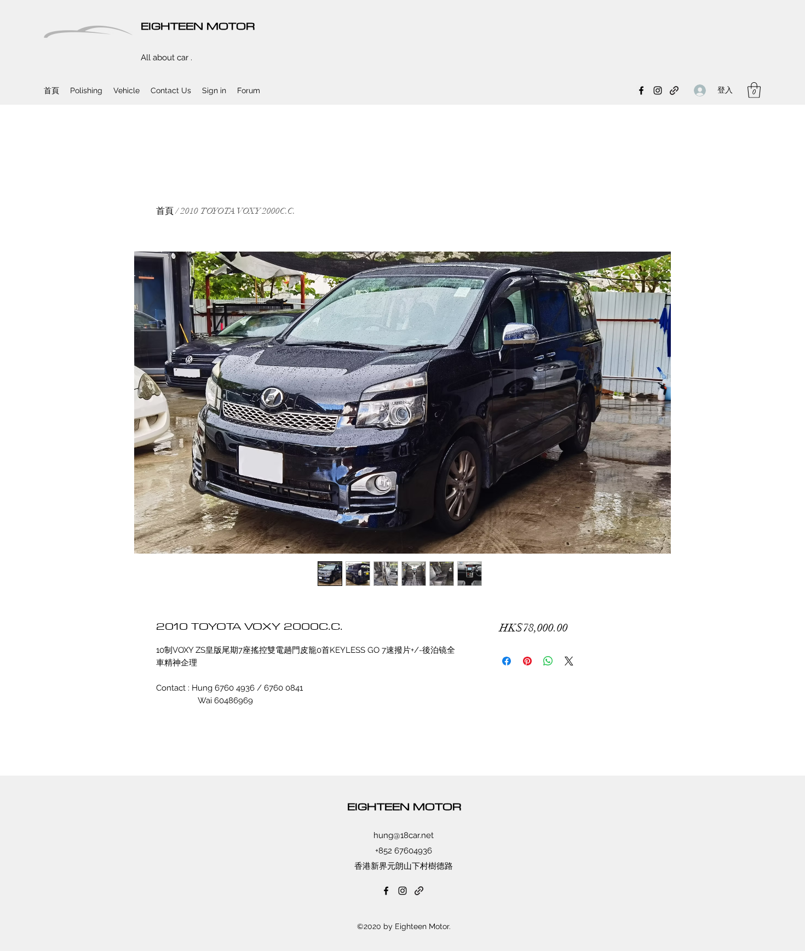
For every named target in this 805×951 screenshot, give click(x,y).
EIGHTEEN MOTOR (198, 25)
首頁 (165, 211)
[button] (754, 90)
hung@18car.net (403, 835)
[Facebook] (641, 90)
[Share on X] (569, 661)
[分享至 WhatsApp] (548, 661)
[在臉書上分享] (506, 661)
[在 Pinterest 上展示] (527, 661)
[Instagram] (657, 90)
